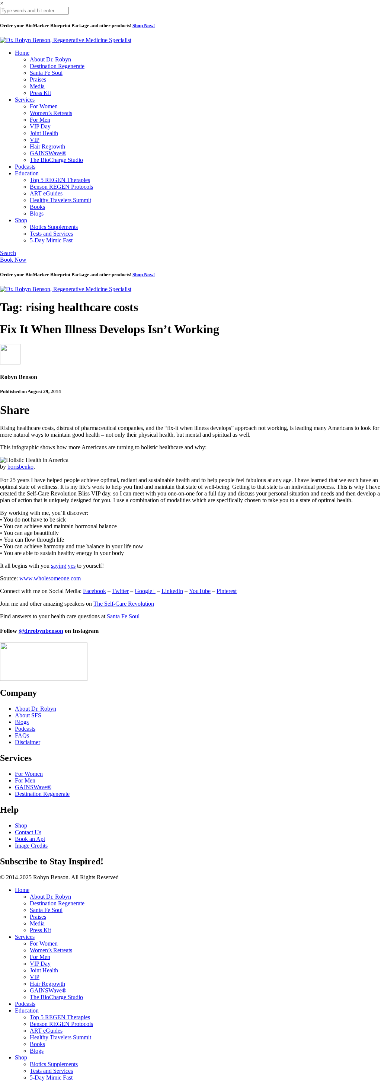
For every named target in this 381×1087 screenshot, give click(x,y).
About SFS (28, 715)
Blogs (37, 213)
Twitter (120, 591)
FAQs (22, 735)
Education (27, 173)
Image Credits (31, 845)
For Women (44, 106)
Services (25, 99)
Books (37, 207)
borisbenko (20, 466)
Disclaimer (27, 742)
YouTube (200, 591)
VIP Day (40, 126)
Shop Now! (143, 25)
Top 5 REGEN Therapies (60, 180)
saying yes (63, 565)
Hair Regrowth (47, 146)
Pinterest (227, 591)
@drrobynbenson (41, 631)
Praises (38, 79)
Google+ (145, 591)
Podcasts (25, 166)
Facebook (94, 591)
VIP (34, 140)
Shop (21, 220)
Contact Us (28, 832)
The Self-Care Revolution (123, 603)
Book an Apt (30, 839)
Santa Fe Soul (46, 73)
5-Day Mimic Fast (51, 240)
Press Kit (40, 93)
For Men (40, 120)
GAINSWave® (48, 153)
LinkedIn (172, 591)
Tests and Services (51, 233)
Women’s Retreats (51, 113)
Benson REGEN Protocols (61, 187)
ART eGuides (46, 193)
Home (22, 53)
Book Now (13, 259)
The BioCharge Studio (56, 160)
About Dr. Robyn (50, 59)
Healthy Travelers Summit (60, 200)
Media (37, 86)
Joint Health (44, 133)
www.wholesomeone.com (50, 578)
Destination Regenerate (57, 66)
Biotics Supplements (54, 227)
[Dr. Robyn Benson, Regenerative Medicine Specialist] (65, 40)
